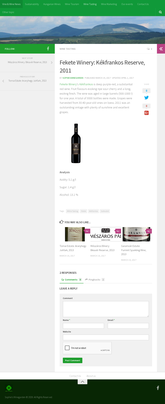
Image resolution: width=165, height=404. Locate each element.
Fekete (83, 211)
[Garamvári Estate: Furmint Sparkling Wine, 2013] (136, 234)
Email (111, 320)
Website (67, 331)
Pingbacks (96, 279)
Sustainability (32, 4)
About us (91, 375)
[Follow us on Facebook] (48, 48)
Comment (68, 298)
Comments (73, 279)
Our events (127, 4)
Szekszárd (105, 211)
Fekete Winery (68, 84)
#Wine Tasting (72, 211)
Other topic (8, 12)
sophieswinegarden (73, 77)
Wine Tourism (72, 4)
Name (66, 320)
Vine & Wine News (11, 4)
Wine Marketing (109, 4)
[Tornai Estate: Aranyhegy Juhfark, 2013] (75, 234)
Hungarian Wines (51, 4)
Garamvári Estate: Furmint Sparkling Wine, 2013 (133, 250)
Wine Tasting (90, 4)
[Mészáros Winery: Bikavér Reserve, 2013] (105, 234)
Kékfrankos (86, 84)
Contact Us (143, 4)
